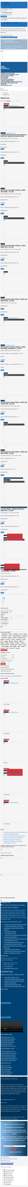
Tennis (23, 646)
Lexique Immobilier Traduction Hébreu (14, 981)
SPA (19, 646)
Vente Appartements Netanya (7, 1042)
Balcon (10, 634)
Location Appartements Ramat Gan (9, 1058)
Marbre (21, 641)
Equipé (9, 637)
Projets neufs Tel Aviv (6, 1065)
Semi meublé (5, 646)
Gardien (15, 637)
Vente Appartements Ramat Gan (8, 1046)
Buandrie (16, 634)
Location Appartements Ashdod (8, 1055)
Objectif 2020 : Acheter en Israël (12, 839)
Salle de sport (13, 644)
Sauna (20, 644)
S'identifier (3, 16)
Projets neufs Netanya (6, 1071)
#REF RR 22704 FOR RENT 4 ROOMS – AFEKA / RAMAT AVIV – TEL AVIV (13, 246)
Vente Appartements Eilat (6, 1044)
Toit (7, 648)
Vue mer (12, 648)
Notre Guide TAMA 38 (10, 931)
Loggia (6, 641)
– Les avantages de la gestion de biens (14, 942)
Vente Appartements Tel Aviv (7, 1037)
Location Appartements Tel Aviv (8, 1051)
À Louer (6, 161)
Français (6, 1157)
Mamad (11, 641)
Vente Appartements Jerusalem (8, 1038)
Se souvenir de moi (7, 12)
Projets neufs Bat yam (6, 1074)
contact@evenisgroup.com (11, 968)
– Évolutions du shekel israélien (12, 949)
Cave (21, 634)
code (10, 635)
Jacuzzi (8, 639)
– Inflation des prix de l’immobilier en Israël (15, 924)
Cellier (25, 634)
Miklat (7, 643)
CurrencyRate (6, 1003)
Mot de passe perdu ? (6, 14)
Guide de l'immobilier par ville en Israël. (14, 979)
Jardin (13, 639)
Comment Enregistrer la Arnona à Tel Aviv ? (15, 835)
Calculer (3, 664)
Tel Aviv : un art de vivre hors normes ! (13, 837)
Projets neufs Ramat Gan (6, 1072)
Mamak (16, 641)
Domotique (24, 635)
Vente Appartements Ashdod (7, 1040)
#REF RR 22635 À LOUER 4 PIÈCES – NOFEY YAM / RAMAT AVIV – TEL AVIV (14, 403)
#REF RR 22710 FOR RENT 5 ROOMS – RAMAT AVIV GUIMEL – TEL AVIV (13, 190)
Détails (2, 149)
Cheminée (4, 635)
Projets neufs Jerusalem (6, 1067)
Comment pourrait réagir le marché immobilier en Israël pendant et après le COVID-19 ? (14, 928)
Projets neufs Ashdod (6, 1069)
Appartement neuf (13, 478)
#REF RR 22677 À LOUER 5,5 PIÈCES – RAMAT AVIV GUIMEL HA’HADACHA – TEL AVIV (13, 347)
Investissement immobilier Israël (12, 984)
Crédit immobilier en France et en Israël (14, 986)
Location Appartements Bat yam (8, 1060)
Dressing (4, 637)
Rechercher (4, 650)
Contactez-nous (7, 971)
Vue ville (17, 648)
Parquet (17, 643)
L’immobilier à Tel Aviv (10, 933)
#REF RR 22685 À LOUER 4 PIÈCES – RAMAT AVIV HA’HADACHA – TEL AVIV (14, 299)
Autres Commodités (5, 632)
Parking (8, 480)
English (15, 1158)
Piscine (22, 643)
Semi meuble (13, 646)
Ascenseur (4, 634)
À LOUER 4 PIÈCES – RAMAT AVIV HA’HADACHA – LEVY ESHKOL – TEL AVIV (14, 570)
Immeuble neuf (19, 507)
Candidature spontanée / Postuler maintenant (12, 974)
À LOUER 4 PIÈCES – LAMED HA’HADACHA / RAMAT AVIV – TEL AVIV (12, 509)
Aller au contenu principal (7, 1162)
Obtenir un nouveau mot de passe (9, 37)
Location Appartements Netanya (8, 1056)
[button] (7, 1164)
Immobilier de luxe (13, 105)
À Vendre (6, 105)
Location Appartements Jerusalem (9, 1053)
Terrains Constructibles (10, 983)
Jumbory (18, 639)
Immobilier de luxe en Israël (11, 977)
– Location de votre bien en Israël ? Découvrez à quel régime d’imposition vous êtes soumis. (15, 945)
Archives (15, 537)
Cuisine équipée (16, 635)
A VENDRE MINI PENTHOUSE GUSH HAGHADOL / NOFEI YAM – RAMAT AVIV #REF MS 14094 (14, 135)
